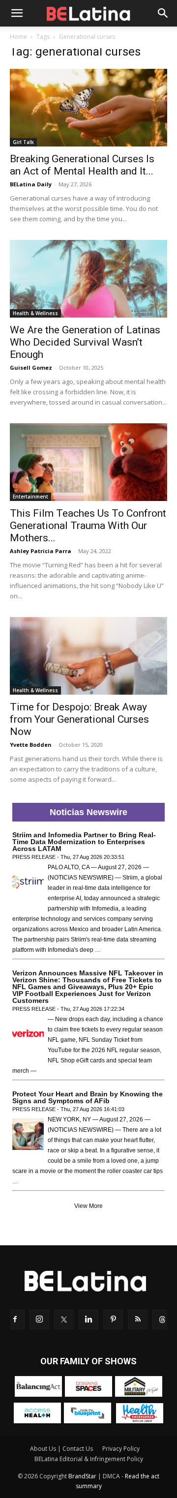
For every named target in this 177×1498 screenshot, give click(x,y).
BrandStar (82, 1476)
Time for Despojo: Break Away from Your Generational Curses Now (79, 719)
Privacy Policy (121, 1448)
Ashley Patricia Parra (40, 551)
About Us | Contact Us (61, 1448)
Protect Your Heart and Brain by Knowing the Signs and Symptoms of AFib (87, 1097)
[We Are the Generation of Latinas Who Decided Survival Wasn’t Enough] (88, 279)
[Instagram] (39, 1319)
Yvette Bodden (31, 744)
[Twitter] (64, 1319)
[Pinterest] (113, 1319)
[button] (16, 13)
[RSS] (138, 1319)
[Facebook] (15, 1319)
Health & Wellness (35, 313)
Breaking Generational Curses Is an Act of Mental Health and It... (82, 165)
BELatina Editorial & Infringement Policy (88, 1459)
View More (88, 1206)
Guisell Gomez (31, 367)
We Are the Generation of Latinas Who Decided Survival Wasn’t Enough (85, 342)
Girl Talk (23, 142)
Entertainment (30, 496)
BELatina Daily (31, 184)
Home (18, 36)
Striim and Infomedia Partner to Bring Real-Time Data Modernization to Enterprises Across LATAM (84, 841)
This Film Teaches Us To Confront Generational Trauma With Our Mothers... (88, 525)
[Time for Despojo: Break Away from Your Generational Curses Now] (88, 656)
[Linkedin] (88, 1319)
